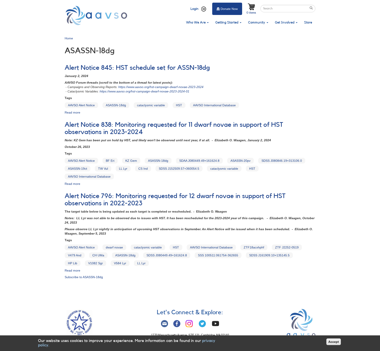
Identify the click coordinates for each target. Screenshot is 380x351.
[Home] (98, 15)
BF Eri (110, 160)
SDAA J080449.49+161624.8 (199, 160)
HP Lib (72, 263)
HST (179, 105)
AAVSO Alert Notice (81, 105)
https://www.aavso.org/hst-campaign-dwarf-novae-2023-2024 (160, 87)
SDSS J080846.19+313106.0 (281, 160)
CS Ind (143, 168)
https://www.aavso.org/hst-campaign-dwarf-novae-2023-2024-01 (144, 91)
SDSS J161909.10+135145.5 (269, 255)
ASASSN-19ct (77, 168)
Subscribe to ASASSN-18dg (84, 277)
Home (69, 38)
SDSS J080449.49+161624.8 (166, 255)
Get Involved (285, 22)
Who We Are (196, 22)
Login (194, 9)
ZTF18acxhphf (254, 247)
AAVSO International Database (214, 105)
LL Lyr (123, 168)
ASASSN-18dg (116, 105)
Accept (333, 342)
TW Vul (103, 168)
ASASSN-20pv (240, 160)
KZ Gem (131, 160)
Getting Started (227, 22)
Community (257, 22)
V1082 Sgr (95, 263)
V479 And (74, 255)
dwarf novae (114, 247)
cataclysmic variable (151, 105)
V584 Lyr (120, 263)
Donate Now (229, 9)
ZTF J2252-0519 (287, 247)
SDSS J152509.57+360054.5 (179, 168)
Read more (72, 112)
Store (308, 22)
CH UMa (98, 255)
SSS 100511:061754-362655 (218, 255)
